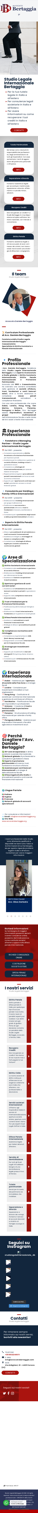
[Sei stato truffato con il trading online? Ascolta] (8, 1294)
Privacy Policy (13, 1509)
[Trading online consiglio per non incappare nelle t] (8, 1262)
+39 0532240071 (12, 1354)
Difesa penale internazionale (18, 974)
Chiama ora (7, 1511)
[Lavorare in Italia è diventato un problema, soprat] (8, 1270)
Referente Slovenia (15, 899)
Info (18, 169)
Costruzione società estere (19, 965)
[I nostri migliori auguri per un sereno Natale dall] (8, 1278)
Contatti (19, 130)
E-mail (32, 1511)
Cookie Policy (24, 1509)
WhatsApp (21, 1511)
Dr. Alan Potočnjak (18, 901)
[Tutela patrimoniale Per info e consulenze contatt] (8, 1286)
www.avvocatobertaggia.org (14, 821)
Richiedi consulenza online (19, 956)
